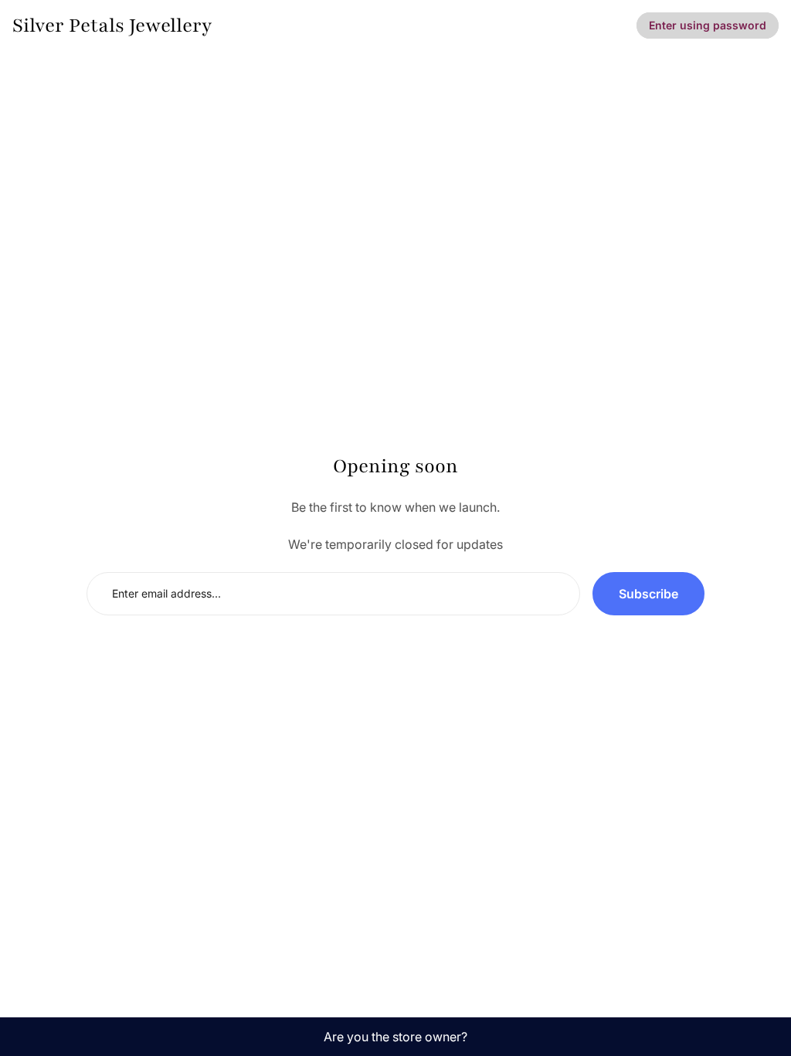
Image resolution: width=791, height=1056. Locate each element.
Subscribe (648, 593)
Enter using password (707, 25)
